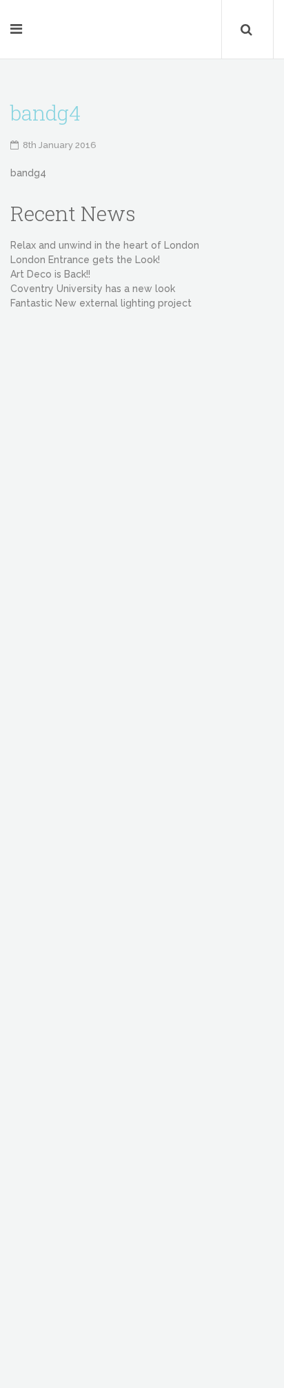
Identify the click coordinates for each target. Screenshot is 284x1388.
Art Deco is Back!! (50, 274)
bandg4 (28, 172)
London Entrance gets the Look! (85, 259)
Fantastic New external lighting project (101, 303)
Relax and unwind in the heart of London (104, 245)
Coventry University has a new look (92, 288)
